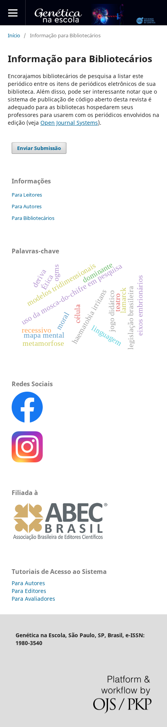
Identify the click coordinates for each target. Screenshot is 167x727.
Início (14, 35)
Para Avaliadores (33, 598)
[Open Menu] (12, 12)
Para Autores (27, 206)
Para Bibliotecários (33, 217)
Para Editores (29, 591)
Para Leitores (27, 194)
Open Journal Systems (69, 122)
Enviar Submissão (39, 148)
